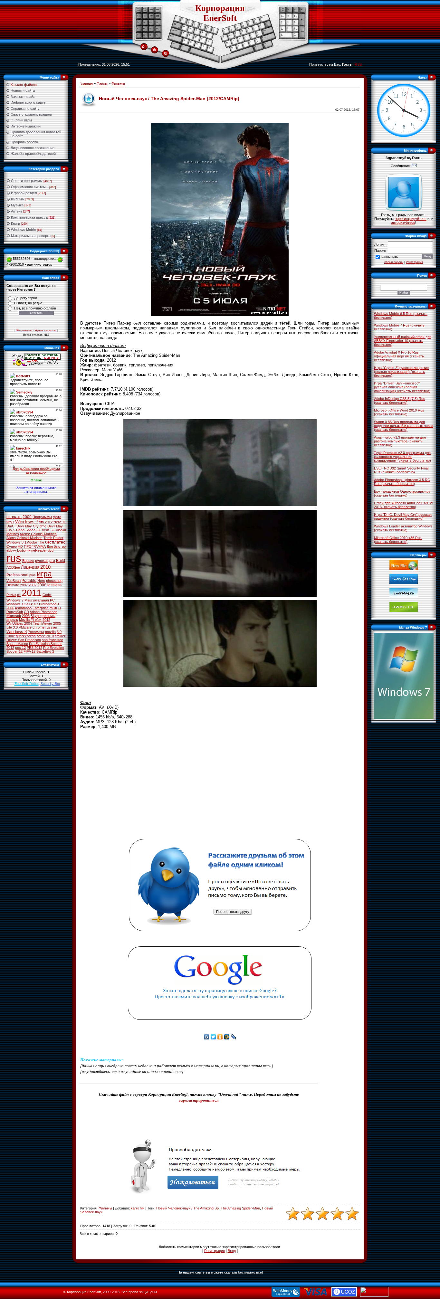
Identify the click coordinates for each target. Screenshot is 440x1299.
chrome (38, 627)
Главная (86, 83)
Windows (13, 604)
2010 (45, 567)
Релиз (11, 595)
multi (53, 608)
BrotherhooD (49, 604)
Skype (36, 616)
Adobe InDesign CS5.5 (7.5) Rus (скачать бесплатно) (399, 400)
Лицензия (30, 567)
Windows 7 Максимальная (27, 600)
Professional (17, 575)
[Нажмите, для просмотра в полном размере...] (220, 504)
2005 (57, 623)
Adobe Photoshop (43, 612)
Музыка (17, 205)
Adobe (32, 542)
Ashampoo (23, 608)
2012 (46, 619)
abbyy (11, 550)
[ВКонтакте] (206, 1037)
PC (52, 600)
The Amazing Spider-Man (240, 1208)
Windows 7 (26, 521)
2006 (10, 608)
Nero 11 (59, 522)
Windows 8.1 (16, 542)
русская (41, 561)
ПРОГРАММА (35, 546)
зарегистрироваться (199, 1100)
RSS (358, 64)
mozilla (50, 632)
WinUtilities (14, 623)
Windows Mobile (23, 230)
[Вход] (154, 50)
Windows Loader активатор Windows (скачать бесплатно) (403, 528)
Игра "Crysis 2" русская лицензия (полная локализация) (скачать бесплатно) (401, 371)
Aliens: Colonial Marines (38, 534)
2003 (26, 616)
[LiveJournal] (233, 1037)
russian (51, 627)
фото (57, 517)
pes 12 (20, 648)
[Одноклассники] (220, 1037)
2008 (41, 585)
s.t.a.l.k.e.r (30, 604)
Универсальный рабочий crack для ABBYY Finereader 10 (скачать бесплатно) (402, 340)
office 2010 (45, 636)
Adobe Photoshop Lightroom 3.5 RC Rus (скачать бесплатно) (402, 482)
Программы (42, 517)
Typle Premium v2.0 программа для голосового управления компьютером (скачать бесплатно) (402, 456)
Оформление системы (29, 187)
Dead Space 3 (27, 530)
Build (60, 560)
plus (32, 575)
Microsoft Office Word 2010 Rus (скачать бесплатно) (399, 412)
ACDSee (13, 567)
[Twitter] (213, 1037)
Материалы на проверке (31, 236)
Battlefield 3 (45, 651)
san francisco (52, 640)
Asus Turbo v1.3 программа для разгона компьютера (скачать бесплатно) (400, 441)
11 (59, 608)
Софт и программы (27, 181)
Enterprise (41, 608)
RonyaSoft (14, 612)
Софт (47, 595)
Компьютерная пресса (29, 217)
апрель (12, 619)
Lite (9, 627)
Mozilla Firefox (30, 619)
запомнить (389, 257)
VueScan (13, 581)
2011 (32, 592)
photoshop (54, 581)
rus (13, 558)
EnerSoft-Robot (26, 684)
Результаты (24, 330)
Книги (15, 223)
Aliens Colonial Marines (24, 538)
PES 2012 (34, 648)
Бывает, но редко (28, 303)
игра (44, 574)
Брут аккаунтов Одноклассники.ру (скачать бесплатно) (402, 493)
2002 (32, 585)
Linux (10, 636)
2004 (28, 623)
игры (10, 522)
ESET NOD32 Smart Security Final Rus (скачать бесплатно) (401, 470)
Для (50, 546)
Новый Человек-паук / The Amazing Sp (187, 1208)
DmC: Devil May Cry (22, 526)
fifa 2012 (46, 522)
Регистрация (214, 1251)
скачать (14, 516)
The (41, 542)
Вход (232, 1251)
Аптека (16, 211)
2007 (24, 585)
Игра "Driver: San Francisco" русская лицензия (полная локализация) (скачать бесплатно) (402, 387)
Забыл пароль (393, 262)
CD (26, 612)
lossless (54, 585)
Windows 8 (16, 631)
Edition (22, 550)
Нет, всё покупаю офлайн (35, 308)
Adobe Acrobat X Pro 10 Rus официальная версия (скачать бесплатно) (399, 356)
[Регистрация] (165, 53)
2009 (27, 517)
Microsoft (13, 616)
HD (20, 546)
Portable (29, 580)
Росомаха (36, 632)
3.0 (15, 627)
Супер (11, 546)
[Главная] (144, 47)
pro (52, 560)
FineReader (37, 550)
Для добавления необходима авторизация (36, 470)
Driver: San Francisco (23, 640)
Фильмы (17, 199)
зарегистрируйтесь (410, 219)
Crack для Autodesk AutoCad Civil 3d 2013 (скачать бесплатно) (403, 505)
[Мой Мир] (227, 1037)
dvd (50, 550)
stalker (60, 636)
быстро (60, 546)
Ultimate (12, 585)
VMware (25, 627)
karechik (137, 1208)
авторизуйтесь (403, 222)
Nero (41, 581)
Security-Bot (50, 684)
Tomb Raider (53, 538)
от (19, 595)
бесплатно (55, 542)
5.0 (59, 632)
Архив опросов (45, 330)
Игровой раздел (24, 193)
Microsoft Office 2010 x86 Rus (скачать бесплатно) (398, 540)
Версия (28, 561)
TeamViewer (42, 623)
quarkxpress (26, 636)
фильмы (48, 616)
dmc (43, 526)
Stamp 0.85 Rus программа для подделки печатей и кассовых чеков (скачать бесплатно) (403, 425)
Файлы (102, 83)
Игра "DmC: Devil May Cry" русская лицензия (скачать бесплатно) (403, 516)
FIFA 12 (29, 651)
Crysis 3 (46, 530)
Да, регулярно (25, 298)
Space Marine (17, 644)
